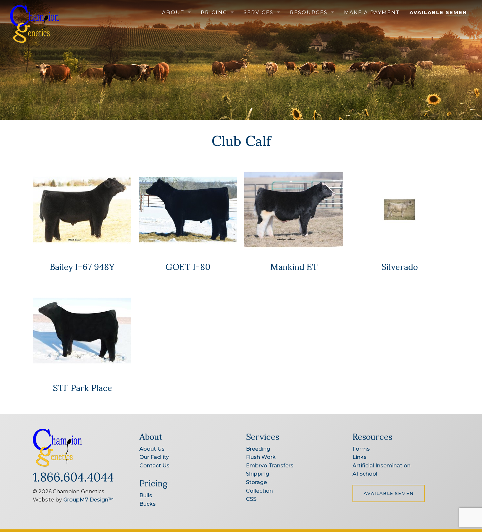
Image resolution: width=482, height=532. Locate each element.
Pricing (214, 12)
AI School (364, 474)
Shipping (257, 474)
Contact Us (154, 465)
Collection (259, 491)
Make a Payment (372, 12)
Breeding (258, 449)
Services (258, 12)
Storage (256, 482)
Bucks (147, 504)
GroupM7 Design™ (88, 500)
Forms (361, 449)
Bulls (145, 495)
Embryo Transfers (269, 465)
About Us (152, 449)
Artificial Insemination (381, 465)
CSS (251, 499)
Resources (309, 12)
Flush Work (261, 457)
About (173, 12)
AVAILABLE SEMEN (388, 493)
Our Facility (154, 457)
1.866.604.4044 (73, 476)
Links (359, 457)
